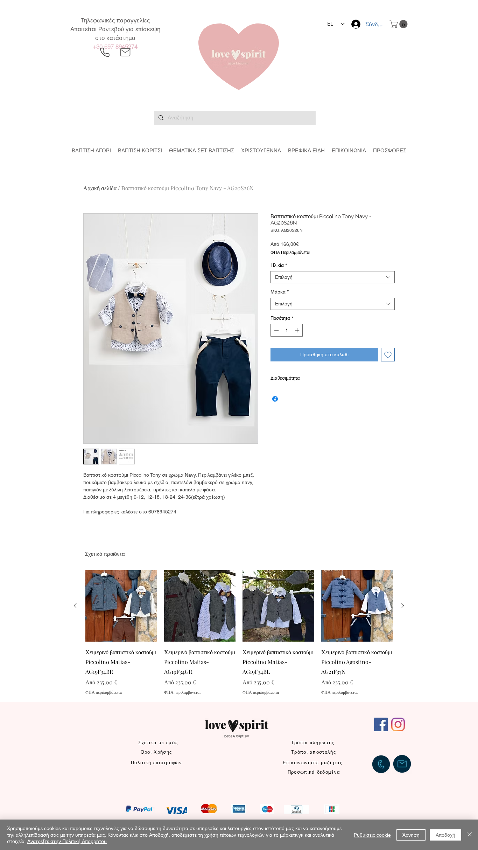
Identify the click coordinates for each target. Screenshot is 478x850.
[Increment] (298, 330)
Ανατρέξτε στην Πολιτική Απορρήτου (67, 841)
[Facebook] (381, 724)
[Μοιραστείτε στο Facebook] (275, 399)
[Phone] (105, 52)
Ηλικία (278, 265)
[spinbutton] (287, 330)
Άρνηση (411, 835)
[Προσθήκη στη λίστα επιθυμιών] (388, 354)
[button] (399, 24)
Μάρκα (279, 292)
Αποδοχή (445, 835)
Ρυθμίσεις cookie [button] (372, 835)
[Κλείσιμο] (469, 834)
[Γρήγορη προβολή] (121, 606)
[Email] (125, 52)
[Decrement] (276, 330)
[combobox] (332, 277)
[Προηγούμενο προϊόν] (75, 605)
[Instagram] (398, 724)
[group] (239, 633)
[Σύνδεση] (355, 24)
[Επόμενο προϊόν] (403, 605)
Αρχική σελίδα (100, 188)
